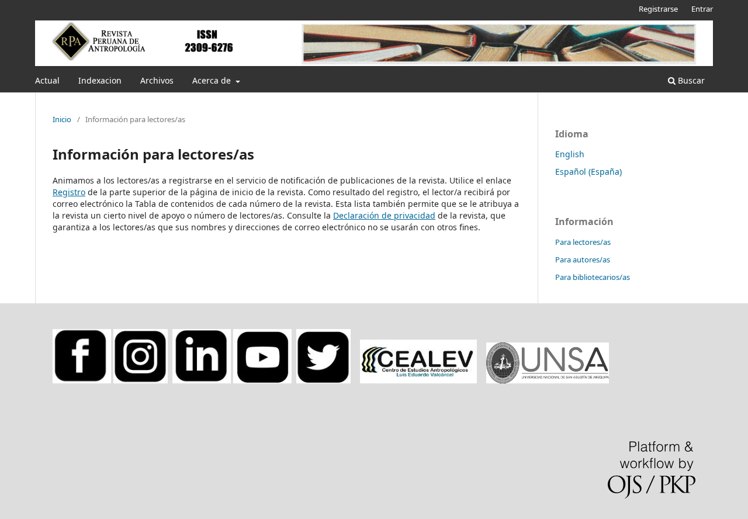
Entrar (702, 9)
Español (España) (588, 171)
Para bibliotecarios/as (592, 277)
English (569, 154)
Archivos (157, 80)
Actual (47, 80)
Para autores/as (582, 259)
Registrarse (658, 9)
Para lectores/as (583, 242)
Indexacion (100, 80)
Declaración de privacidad (384, 215)
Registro (69, 192)
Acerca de (212, 80)
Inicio (62, 119)
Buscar (690, 80)
